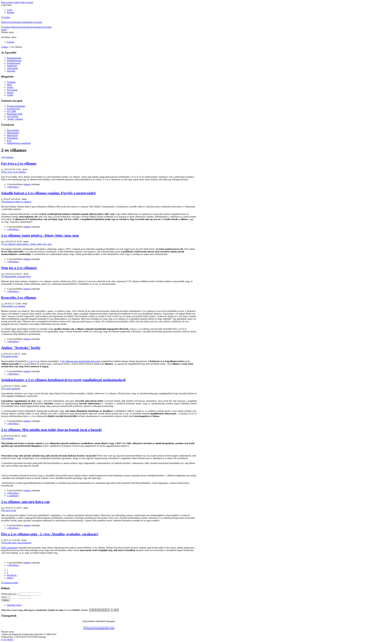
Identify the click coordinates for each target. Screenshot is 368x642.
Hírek (9, 85)
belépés (27, 184)
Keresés (10, 42)
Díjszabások (12, 138)
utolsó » (10, 578)
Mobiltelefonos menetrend (19, 143)
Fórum (10, 87)
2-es (37, 361)
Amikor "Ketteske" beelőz (20, 348)
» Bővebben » (13, 187)
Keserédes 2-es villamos (18, 297)
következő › (12, 575)
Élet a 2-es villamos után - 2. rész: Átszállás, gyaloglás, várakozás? (49, 534)
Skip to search (26, 2)
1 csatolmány (13, 495)
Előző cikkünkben (9, 547)
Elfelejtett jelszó (14, 605)
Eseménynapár (13, 63)
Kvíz (9, 140)
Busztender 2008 (14, 114)
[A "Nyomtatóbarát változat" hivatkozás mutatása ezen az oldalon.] (7, 157)
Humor (10, 92)
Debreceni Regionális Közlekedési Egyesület (21, 22)
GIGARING (13, 116)
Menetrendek (13, 133)
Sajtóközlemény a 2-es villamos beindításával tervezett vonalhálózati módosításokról (63, 380)
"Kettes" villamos (15, 119)
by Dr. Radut (7, 639)
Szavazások (12, 90)
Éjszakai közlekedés (16, 106)
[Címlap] (5, 17)
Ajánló (10, 95)
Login (9, 10)
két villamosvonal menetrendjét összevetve (81, 361)
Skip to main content (10, 2)
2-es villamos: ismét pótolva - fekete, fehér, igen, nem (40, 235)
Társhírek (11, 82)
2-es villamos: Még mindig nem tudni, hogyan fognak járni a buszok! (51, 430)
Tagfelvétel (12, 66)
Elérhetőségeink (14, 60)
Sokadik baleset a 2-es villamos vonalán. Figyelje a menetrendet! (48, 193)
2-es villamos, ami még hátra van (25, 502)
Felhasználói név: (10, 594)
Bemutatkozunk (14, 58)
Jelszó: (5, 597)
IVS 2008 (11, 111)
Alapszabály (12, 68)
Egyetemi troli (13, 109)
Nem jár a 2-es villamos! (19, 268)
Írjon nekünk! (13, 130)
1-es (31, 361)
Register (10, 12)
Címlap (4, 47)
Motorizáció (12, 135)
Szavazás (11, 71)
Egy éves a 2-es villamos (18, 163)
